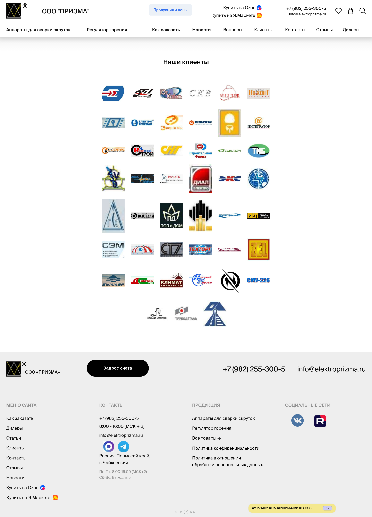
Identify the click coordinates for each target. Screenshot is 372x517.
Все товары (206, 438)
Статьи (13, 438)
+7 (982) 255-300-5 (306, 8)
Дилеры (351, 29)
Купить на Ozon (239, 7)
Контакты (295, 29)
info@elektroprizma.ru (307, 14)
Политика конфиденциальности (225, 448)
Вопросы (232, 29)
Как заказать (19, 418)
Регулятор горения (107, 29)
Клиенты (263, 29)
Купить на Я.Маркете (233, 15)
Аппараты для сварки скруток (38, 29)
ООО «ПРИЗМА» (42, 372)
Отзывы (324, 29)
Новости (15, 477)
